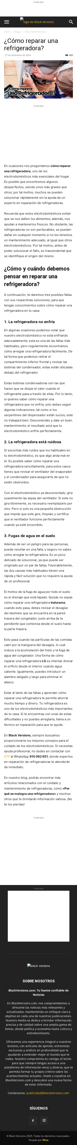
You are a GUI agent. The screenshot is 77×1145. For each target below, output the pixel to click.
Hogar (17, 31)
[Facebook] (33, 1121)
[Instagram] (44, 1120)
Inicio (7, 31)
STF (7, 756)
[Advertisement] (38, 9)
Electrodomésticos (35, 31)
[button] (6, 21)
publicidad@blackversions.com (47, 1093)
